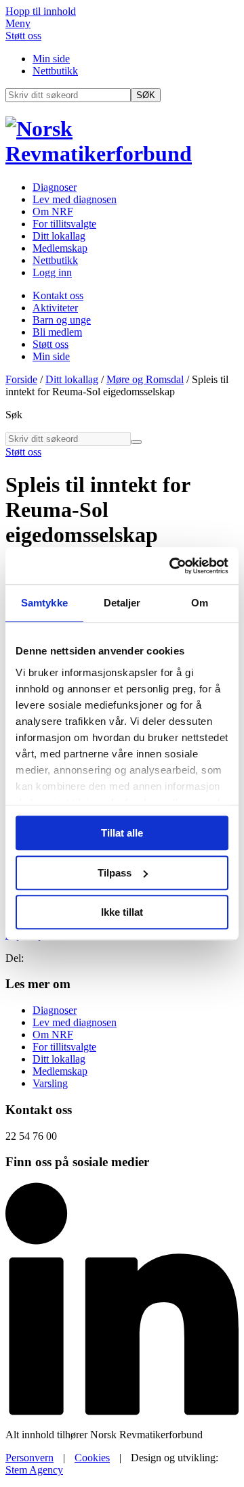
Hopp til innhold (40, 11)
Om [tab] (199, 602)
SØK (145, 95)
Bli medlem (57, 332)
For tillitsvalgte (64, 223)
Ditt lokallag (59, 236)
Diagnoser (55, 187)
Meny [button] (17, 23)
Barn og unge (62, 320)
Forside (21, 379)
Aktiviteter (55, 307)
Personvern (29, 1457)
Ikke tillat (122, 912)
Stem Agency (34, 1469)
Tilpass (114, 873)
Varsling (50, 1083)
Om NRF (53, 211)
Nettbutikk (55, 70)
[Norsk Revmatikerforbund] (122, 153)
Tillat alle (122, 833)
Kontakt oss (58, 295)
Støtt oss (23, 35)
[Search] (136, 442)
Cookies (92, 1457)
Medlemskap (60, 248)
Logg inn (52, 272)
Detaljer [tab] (122, 602)
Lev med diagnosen (75, 199)
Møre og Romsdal (145, 379)
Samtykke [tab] (44, 602)
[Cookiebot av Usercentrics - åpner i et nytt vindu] (172, 566)
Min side (51, 58)
